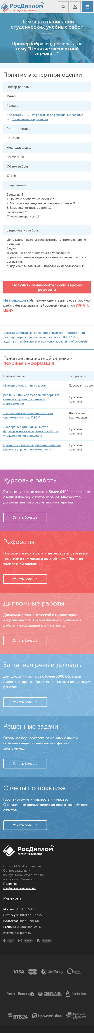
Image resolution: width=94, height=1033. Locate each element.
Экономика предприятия (30, 119)
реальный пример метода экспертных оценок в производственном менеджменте (31, 399)
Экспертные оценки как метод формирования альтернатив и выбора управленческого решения (30, 431)
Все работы (15, 115)
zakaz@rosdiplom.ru (17, 932)
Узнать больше (25, 517)
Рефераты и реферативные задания (57, 115)
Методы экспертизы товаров (24, 385)
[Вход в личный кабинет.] (75, 6)
